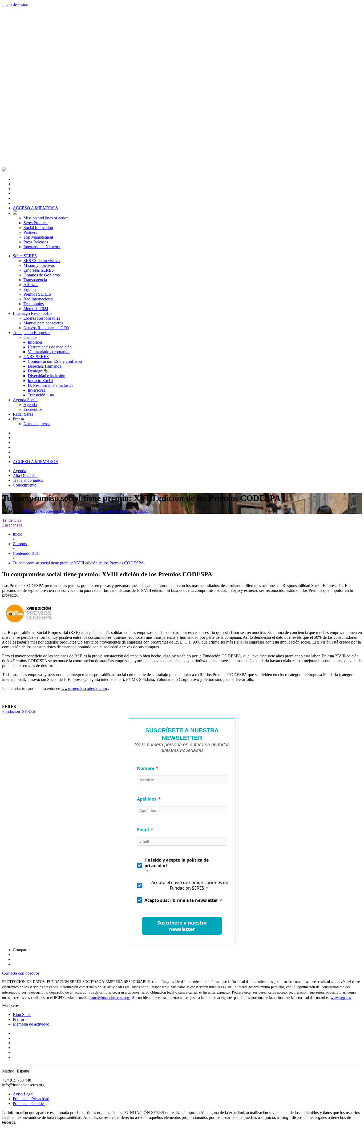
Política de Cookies (29, 1103)
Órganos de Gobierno (41, 275)
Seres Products (35, 222)
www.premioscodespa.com (84, 688)
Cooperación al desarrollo (64, 511)
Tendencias (11, 520)
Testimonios (33, 304)
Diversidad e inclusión (46, 375)
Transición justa (41, 395)
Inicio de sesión (15, 4)
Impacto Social (40, 380)
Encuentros (32, 409)
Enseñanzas (12, 525)
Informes (35, 342)
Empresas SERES (38, 270)
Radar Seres (23, 414)
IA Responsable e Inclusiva (51, 385)
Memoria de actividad (31, 1024)
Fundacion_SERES (18, 711)
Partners (30, 232)
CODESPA (33, 511)
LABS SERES (36, 356)
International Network (41, 246)
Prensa (18, 419)
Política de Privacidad (31, 1098)
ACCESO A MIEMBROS (35, 208)
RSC (124, 511)
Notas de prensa (36, 423)
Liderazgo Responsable (32, 313)
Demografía (38, 371)
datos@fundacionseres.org (110, 998)
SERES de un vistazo (41, 260)
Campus (30, 337)
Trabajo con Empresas (31, 332)
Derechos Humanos (44, 366)
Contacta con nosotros (20, 973)
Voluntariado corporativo (49, 351)
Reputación (139, 511)
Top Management (38, 237)
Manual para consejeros (43, 323)
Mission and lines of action (45, 218)
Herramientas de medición (50, 347)
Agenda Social (25, 399)
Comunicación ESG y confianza (55, 361)
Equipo (29, 289)
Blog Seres (22, 1014)
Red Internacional (38, 299)
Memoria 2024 (35, 308)
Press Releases (35, 242)
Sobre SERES (25, 256)
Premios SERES (37, 294)
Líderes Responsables (41, 318)
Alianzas (30, 284)
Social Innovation (38, 227)
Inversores (36, 390)
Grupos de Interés (103, 511)
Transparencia (35, 280)
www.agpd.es (341, 998)
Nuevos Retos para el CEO (46, 328)
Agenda (30, 404)
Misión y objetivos (39, 265)
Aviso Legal (23, 1094)
